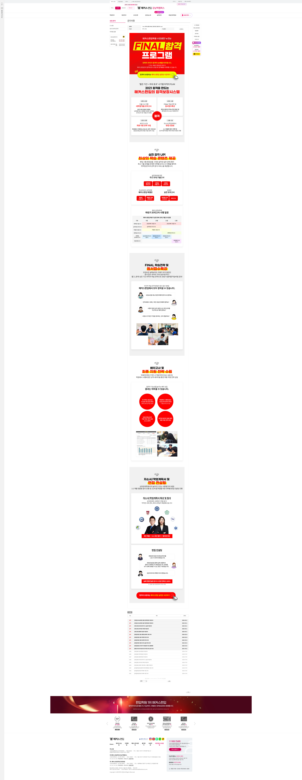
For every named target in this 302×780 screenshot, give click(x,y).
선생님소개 (148, 15)
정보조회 (135, 768)
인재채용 (126, 744)
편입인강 (130, 8)
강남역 (117, 8)
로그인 (174, 1)
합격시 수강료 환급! (131, 4)
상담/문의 (186, 15)
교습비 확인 (131, 758)
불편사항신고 (144, 739)
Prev (107, 723)
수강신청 (135, 15)
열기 (2, 11)
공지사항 (196, 33)
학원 (112, 8)
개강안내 (124, 15)
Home (111, 744)
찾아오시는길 (119, 744)
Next (194, 723)
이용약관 (150, 744)
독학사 (126, 1)
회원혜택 (196, 30)
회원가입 (180, 1)
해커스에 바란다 (188, 1)
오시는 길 (197, 39)
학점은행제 (120, 1)
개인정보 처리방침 (159, 744)
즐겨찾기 (143, 744)
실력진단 (159, 15)
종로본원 (124, 8)
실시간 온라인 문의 (114, 28)
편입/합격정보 (172, 15)
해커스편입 (113, 1)
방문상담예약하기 (114, 37)
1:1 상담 (111, 25)
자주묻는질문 (113, 31)
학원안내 (112, 15)
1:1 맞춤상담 (196, 25)
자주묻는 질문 (196, 36)
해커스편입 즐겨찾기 (136, 1)
